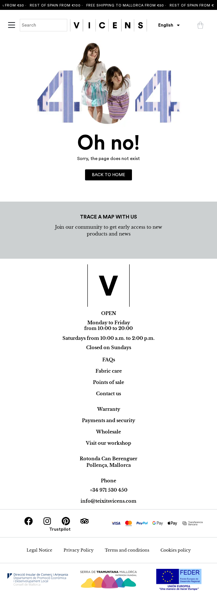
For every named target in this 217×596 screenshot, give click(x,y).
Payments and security (108, 420)
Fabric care (109, 371)
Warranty (108, 409)
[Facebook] (28, 521)
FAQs (108, 359)
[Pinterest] (66, 521)
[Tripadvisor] (84, 521)
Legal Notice (39, 550)
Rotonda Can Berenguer (108, 458)
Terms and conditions (127, 550)
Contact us (108, 393)
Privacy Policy (79, 550)
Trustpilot (60, 529)
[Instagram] (47, 521)
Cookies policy (175, 550)
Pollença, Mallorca (108, 465)
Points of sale (108, 382)
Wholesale (108, 432)
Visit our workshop (108, 443)
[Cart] (200, 25)
